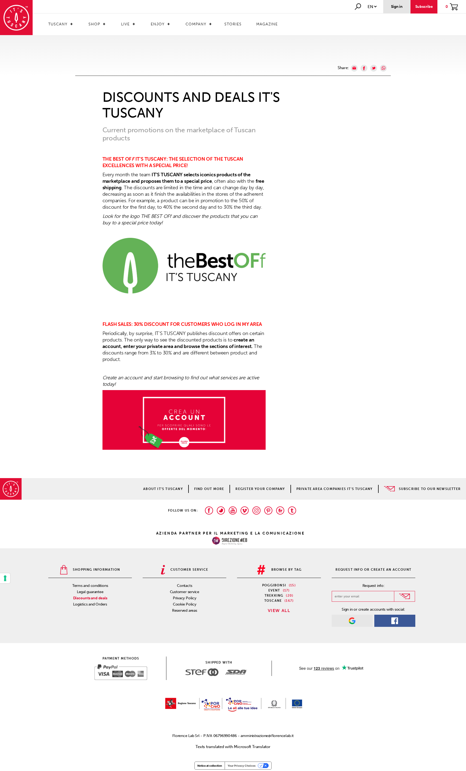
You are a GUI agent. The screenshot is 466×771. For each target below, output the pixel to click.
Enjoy (158, 24)
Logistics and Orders (90, 604)
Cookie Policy (184, 604)
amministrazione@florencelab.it (267, 735)
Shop (94, 24)
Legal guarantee (90, 592)
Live (125, 24)
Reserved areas (184, 610)
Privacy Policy (184, 598)
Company (196, 24)
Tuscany (57, 24)
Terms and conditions (90, 585)
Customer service (184, 592)
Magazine (267, 24)
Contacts (184, 585)
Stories (233, 24)
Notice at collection (209, 765)
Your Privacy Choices (242, 765)
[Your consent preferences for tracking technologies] (5, 578)
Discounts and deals (90, 598)
